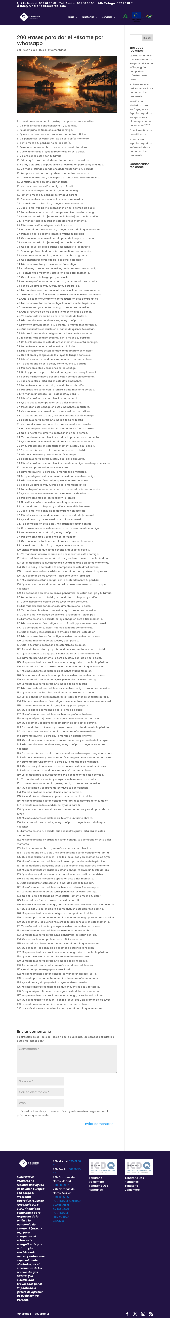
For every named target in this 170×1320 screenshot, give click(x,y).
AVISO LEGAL (61, 1209)
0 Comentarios (57, 50)
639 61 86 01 (47, 3)
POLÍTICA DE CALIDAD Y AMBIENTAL (67, 1203)
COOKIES (59, 1221)
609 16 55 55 (85, 3)
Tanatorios (88, 17)
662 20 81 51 (125, 3)
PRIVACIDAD (61, 1217)
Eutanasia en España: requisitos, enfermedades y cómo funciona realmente (141, 147)
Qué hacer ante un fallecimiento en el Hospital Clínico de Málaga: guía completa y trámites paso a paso (141, 67)
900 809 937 (61, 1185)
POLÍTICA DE (61, 1213)
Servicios (107, 17)
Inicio (71, 17)
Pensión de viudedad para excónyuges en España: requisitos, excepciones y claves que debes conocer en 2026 (141, 113)
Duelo (42, 50)
